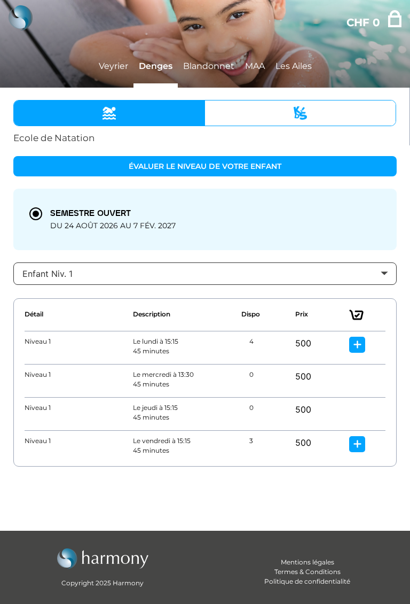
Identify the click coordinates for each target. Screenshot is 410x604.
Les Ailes (293, 66)
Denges (155, 66)
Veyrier (113, 66)
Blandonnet (208, 66)
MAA (255, 66)
